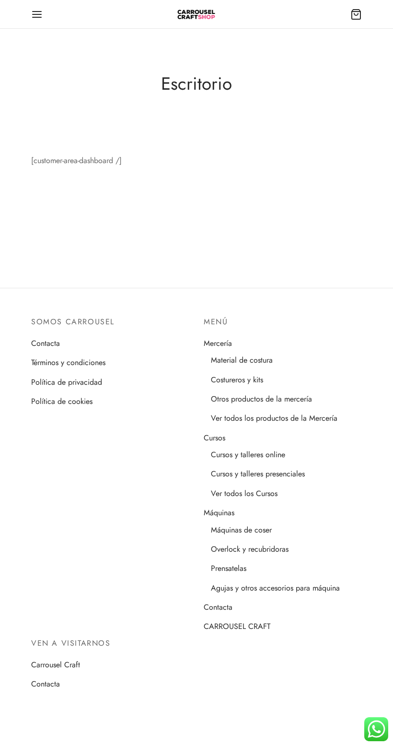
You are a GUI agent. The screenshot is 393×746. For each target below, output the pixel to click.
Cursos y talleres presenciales (258, 473)
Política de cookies (61, 401)
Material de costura (242, 360)
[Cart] (356, 14)
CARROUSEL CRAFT (237, 626)
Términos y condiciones (68, 362)
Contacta (45, 343)
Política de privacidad (66, 382)
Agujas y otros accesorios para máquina (275, 587)
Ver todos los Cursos (244, 493)
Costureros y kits (237, 379)
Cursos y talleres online (248, 454)
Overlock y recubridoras (250, 549)
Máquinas (219, 512)
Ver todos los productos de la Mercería (274, 418)
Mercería (218, 343)
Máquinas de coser (241, 529)
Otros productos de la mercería (261, 398)
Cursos (214, 437)
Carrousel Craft (55, 664)
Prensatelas (228, 568)
